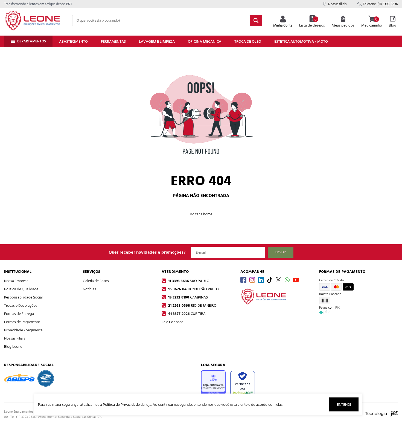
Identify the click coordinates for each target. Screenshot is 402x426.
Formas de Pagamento (22, 322)
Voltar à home (201, 214)
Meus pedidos (343, 25)
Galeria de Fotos (96, 281)
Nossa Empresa (16, 281)
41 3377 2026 (186, 314)
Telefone (380, 4)
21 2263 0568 (192, 305)
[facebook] (243, 280)
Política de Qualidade (21, 289)
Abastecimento (73, 41)
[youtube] (296, 280)
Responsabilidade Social (23, 297)
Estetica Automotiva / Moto (301, 41)
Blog (392, 25)
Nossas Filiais (14, 338)
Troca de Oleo (247, 41)
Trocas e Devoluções (20, 305)
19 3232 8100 (187, 297)
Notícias (89, 289)
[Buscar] (256, 20)
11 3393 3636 (188, 281)
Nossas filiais (337, 4)
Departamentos (31, 41)
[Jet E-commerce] (381, 416)
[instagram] (252, 280)
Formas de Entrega (19, 314)
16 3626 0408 (193, 289)
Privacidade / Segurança (23, 330)
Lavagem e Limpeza (157, 41)
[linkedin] (261, 280)
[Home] (32, 20)
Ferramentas (113, 41)
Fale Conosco (172, 322)
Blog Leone (13, 346)
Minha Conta (282, 25)
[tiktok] (270, 280)
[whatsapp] (287, 280)
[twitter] (278, 280)
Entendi (344, 404)
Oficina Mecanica (204, 41)
